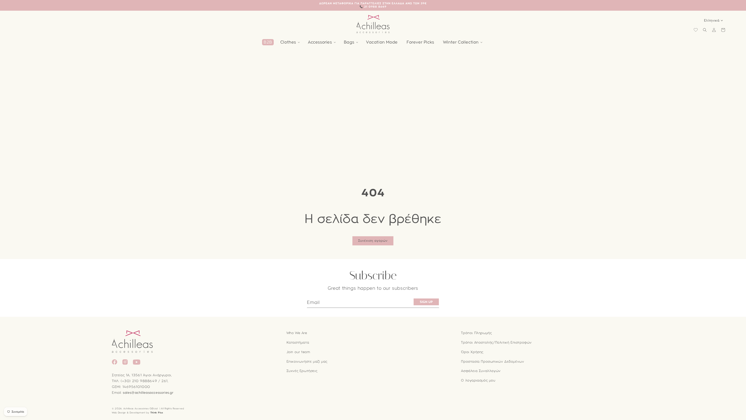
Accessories (320, 42)
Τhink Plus (156, 412)
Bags (349, 42)
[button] (289, 42)
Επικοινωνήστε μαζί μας (307, 361)
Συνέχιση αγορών (373, 240)
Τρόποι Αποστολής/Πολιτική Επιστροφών (496, 342)
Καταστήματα (298, 342)
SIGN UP (426, 302)
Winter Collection (461, 42)
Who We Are (297, 333)
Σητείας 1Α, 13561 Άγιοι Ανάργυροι (141, 375)
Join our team (298, 352)
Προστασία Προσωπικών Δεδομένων (492, 361)
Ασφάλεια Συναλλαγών (480, 371)
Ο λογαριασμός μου (478, 380)
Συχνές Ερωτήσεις (302, 371)
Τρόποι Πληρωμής (476, 333)
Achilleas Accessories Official (140, 408)
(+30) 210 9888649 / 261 (144, 381)
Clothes (288, 42)
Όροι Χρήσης (472, 352)
